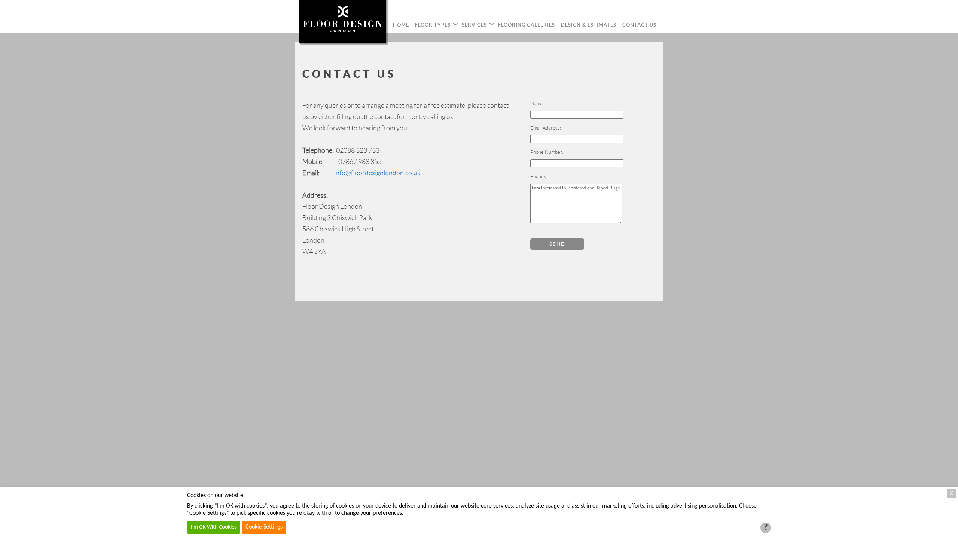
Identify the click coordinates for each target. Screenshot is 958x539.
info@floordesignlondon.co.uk (377, 173)
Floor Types (433, 25)
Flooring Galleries (526, 25)
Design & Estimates (588, 25)
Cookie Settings (264, 527)
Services (474, 25)
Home (401, 25)
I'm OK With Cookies (214, 527)
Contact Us (639, 25)
